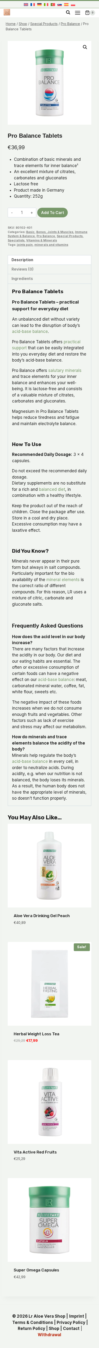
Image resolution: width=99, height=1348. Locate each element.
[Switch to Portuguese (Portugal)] (53, 4)
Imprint (76, 1316)
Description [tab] (22, 260)
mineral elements (63, 579)
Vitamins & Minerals (41, 240)
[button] (85, 47)
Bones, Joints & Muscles (54, 232)
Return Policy (31, 1328)
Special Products (70, 236)
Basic (30, 232)
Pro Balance (46, 236)
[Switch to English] (26, 4)
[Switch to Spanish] (66, 4)
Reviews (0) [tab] (23, 269)
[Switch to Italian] (46, 4)
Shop (54, 1328)
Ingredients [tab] (22, 278)
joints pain (25, 244)
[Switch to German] (39, 4)
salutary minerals (64, 370)
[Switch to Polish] (73, 4)
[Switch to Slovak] (59, 4)
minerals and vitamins (51, 244)
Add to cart (52, 212)
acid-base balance (30, 331)
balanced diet (52, 489)
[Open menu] (77, 12)
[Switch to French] (33, 4)
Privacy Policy (71, 1322)
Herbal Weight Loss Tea (36, 1033)
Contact (71, 1328)
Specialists (16, 240)
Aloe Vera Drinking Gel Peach (42, 915)
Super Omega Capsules (36, 1270)
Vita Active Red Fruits (35, 1152)
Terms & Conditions (32, 1322)
